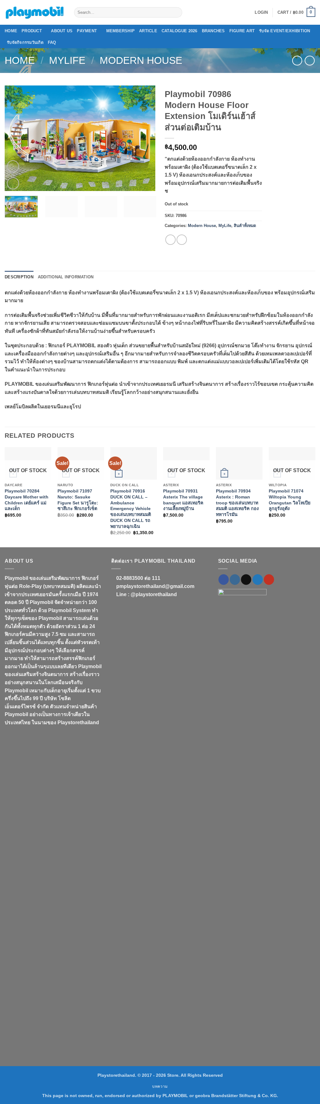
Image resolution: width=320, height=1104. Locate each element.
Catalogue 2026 (180, 30)
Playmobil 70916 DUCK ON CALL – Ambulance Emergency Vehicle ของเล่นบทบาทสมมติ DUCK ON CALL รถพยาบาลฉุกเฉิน (130, 508)
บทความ (160, 1086)
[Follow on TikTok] (246, 579)
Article (148, 30)
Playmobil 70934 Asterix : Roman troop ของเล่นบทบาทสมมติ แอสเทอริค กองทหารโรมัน (237, 502)
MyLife (67, 60)
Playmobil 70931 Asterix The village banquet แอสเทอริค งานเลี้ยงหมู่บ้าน (183, 499)
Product (32, 30)
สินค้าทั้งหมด (245, 225)
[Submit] (176, 12)
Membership (120, 30)
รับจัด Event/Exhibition (284, 30)
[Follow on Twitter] (257, 579)
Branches (213, 30)
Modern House (141, 60)
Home (11, 30)
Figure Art (242, 30)
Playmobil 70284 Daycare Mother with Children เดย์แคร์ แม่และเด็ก (26, 499)
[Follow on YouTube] (269, 579)
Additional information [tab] (66, 277)
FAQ (52, 42)
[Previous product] (309, 60)
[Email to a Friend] (182, 240)
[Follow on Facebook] (223, 579)
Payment (87, 30)
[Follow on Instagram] (235, 579)
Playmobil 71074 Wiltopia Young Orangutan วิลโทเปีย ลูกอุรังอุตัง (289, 499)
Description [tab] (19, 277)
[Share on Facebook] (170, 240)
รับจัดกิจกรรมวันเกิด (25, 42)
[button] (261, 12)
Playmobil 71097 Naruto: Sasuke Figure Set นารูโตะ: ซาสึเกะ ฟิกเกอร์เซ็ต (78, 499)
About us (61, 30)
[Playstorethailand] (35, 12)
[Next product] (297, 60)
